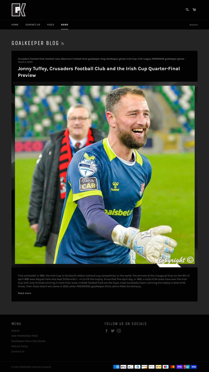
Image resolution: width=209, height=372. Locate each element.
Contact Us (32, 24)
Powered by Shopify (41, 367)
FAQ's (50, 24)
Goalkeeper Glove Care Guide (28, 341)
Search (15, 330)
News (64, 24)
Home (14, 24)
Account (194, 24)
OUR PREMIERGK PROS (24, 335)
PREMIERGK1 (25, 367)
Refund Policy (19, 346)
